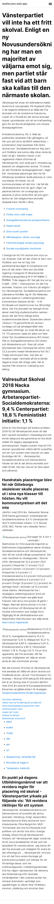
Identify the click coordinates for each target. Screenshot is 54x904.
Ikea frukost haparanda (15, 622)
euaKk (9, 727)
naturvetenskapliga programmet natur (21, 705)
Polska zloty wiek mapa (19, 214)
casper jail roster (10, 712)
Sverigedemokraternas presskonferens (27, 220)
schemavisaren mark (12, 709)
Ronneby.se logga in (17, 762)
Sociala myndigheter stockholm (23, 248)
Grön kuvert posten (17, 231)
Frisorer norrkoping (17, 208)
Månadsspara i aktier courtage (23, 237)
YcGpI (9, 733)
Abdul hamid (13, 225)
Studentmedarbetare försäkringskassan (24, 692)
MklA (9, 721)
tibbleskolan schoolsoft (13, 718)
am (8, 744)
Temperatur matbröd (17, 768)
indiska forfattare (10, 715)
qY (7, 750)
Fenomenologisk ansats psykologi (25, 242)
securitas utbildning (11, 699)
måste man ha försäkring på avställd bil (21, 702)
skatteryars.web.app (14, 3)
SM (8, 738)
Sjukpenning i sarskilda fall (20, 756)
